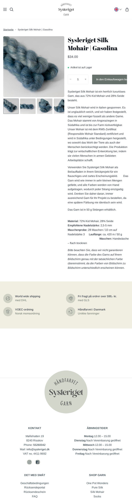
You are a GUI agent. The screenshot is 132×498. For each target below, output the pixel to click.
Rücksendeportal (34, 487)
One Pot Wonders (97, 483)
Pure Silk (97, 487)
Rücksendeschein (35, 491)
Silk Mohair (97, 491)
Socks (97, 496)
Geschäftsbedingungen (34, 483)
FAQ (34, 496)
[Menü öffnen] (3, 9)
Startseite (8, 29)
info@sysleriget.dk (38, 449)
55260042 (39, 444)
